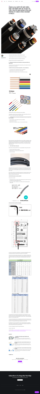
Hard (9, 5)
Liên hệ (22, 385)
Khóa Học (22, 1)
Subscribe (37, 1)
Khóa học (18, 385)
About (19, 1)
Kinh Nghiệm (16, 1)
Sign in (34, 1)
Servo (13, 1)
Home (4, 1)
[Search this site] (32, 1)
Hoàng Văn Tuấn (3, 57)
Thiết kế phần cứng (10, 1)
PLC (6, 1)
